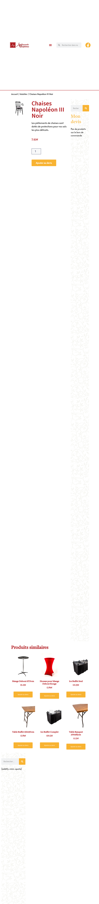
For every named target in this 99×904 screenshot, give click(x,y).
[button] (50, 45)
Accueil (14, 94)
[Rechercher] (86, 108)
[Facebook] (88, 45)
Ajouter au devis (44, 162)
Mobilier (23, 94)
